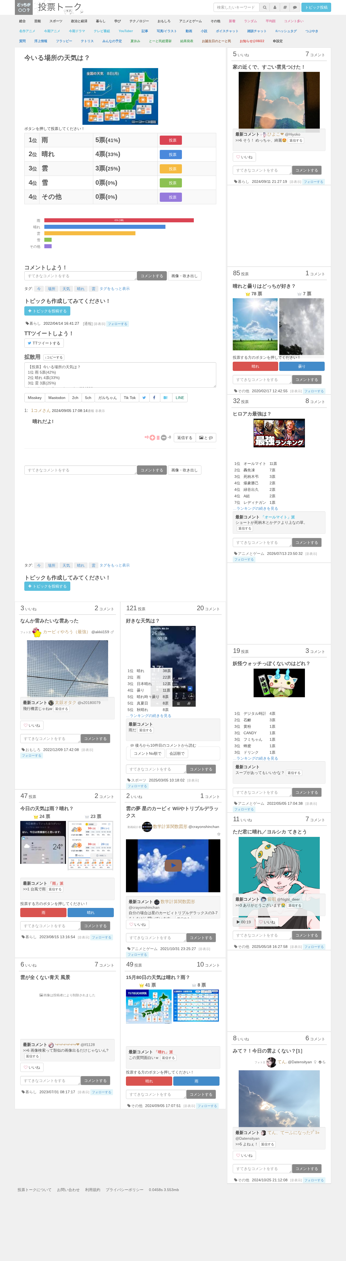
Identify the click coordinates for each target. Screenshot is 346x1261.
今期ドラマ (77, 31)
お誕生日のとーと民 (216, 41)
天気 (66, 289)
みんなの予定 (112, 41)
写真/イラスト (167, 31)
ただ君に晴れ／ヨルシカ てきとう (270, 831)
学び (117, 21)
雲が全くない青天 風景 (45, 977)
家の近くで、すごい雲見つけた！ (269, 67)
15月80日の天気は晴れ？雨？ (158, 977)
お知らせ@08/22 (252, 41)
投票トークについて (35, 1190)
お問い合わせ (68, 1190)
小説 (204, 31)
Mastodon (56, 397)
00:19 (245, 922)
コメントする (152, 276)
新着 (232, 21)
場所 (51, 289)
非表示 (100, 411)
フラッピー (64, 41)
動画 (189, 31)
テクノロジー (139, 21)
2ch (75, 397)
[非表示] (99, 324)
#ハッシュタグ (286, 31)
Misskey (35, 397)
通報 (91, 411)
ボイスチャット (227, 31)
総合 (22, 21)
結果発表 (186, 41)
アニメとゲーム (190, 21)
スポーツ (55, 21)
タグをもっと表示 (114, 288)
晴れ (81, 289)
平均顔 (270, 21)
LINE (180, 397)
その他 (215, 21)
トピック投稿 (316, 7)
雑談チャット (257, 31)
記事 (145, 31)
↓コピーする (54, 357)
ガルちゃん (107, 397)
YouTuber (126, 31)
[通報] (88, 323)
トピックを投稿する (49, 311)
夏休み (135, 41)
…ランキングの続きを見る (148, 715)
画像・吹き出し (184, 276)
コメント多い (294, 21)
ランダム (250, 21)
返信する (184, 437)
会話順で (177, 753)
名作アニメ (27, 31)
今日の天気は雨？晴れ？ (47, 808)
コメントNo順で (147, 753)
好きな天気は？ (143, 620)
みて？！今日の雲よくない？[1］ (269, 1051)
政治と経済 (79, 21)
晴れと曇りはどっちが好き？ (264, 286)
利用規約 (92, 1190)
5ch (88, 397)
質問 (22, 41)
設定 (279, 41)
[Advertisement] (120, 518)
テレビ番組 (102, 31)
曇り (302, 366)
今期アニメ (52, 31)
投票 (172, 140)
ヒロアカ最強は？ (252, 414)
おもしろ (164, 21)
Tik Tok (130, 397)
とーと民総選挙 (160, 41)
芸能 (37, 21)
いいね (34, 725)
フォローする (117, 324)
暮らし (101, 21)
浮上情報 (40, 41)
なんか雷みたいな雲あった (49, 620)
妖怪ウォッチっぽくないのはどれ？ (272, 663)
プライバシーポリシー (125, 1190)
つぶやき (311, 31)
